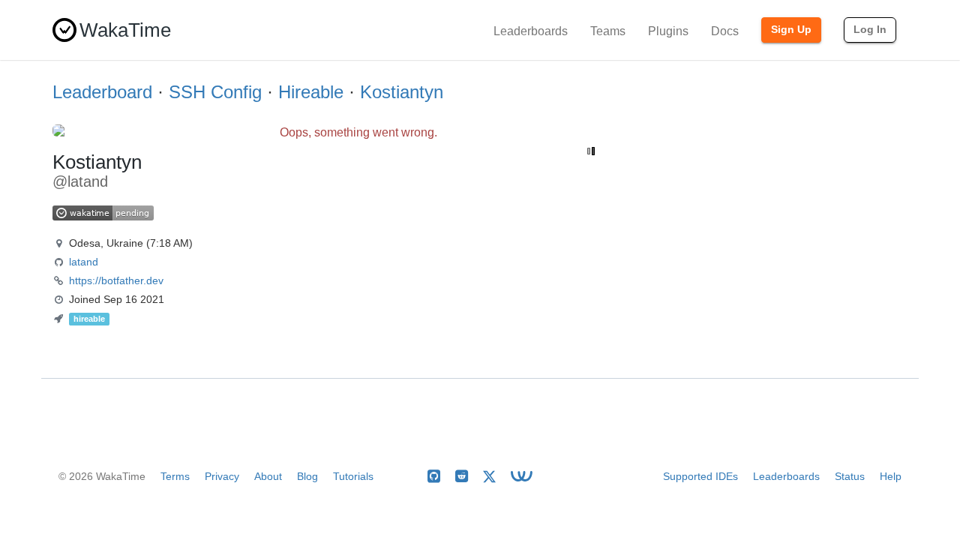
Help (891, 476)
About (268, 476)
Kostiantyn (401, 92)
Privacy (222, 476)
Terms (175, 476)
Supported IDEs (700, 476)
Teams (608, 31)
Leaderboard (102, 92)
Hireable (311, 92)
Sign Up (791, 29)
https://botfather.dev (116, 280)
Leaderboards (531, 31)
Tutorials (353, 476)
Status (850, 476)
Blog (307, 476)
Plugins (668, 31)
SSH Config (215, 92)
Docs (725, 31)
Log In (870, 29)
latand (83, 262)
